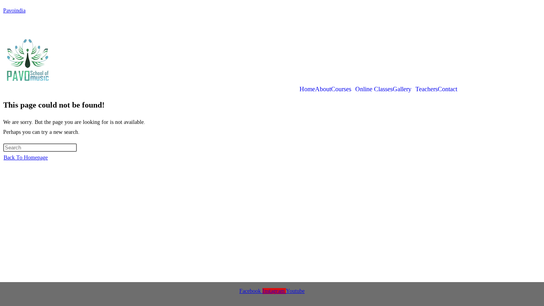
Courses (341, 89)
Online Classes (374, 89)
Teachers (426, 89)
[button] (343, 89)
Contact (447, 89)
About (323, 89)
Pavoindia (14, 11)
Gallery (402, 89)
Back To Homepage (26, 158)
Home (307, 89)
